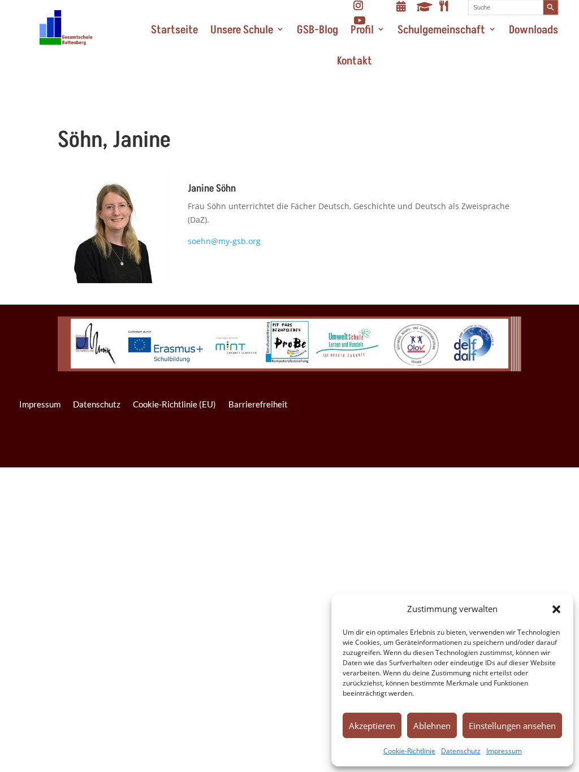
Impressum (504, 751)
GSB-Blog (317, 30)
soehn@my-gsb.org (224, 241)
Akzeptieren (372, 725)
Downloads (533, 30)
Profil (362, 30)
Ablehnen (432, 725)
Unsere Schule (241, 30)
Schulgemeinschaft (441, 30)
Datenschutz (461, 751)
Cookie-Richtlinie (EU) (174, 404)
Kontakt (354, 61)
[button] (556, 609)
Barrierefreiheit (258, 404)
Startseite (174, 30)
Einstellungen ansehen (512, 725)
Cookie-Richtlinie (409, 751)
